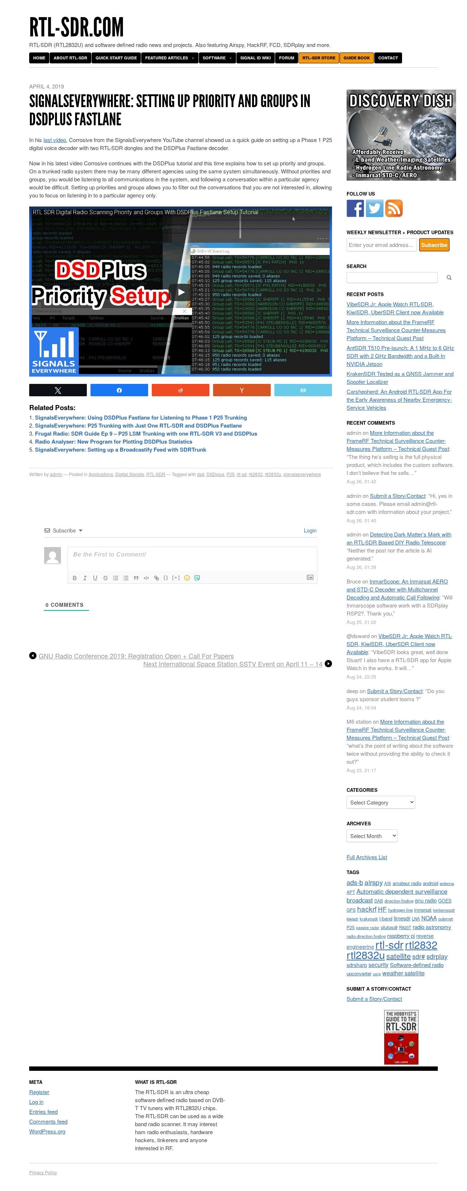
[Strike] (105, 578)
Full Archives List (367, 857)
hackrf (367, 908)
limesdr (402, 918)
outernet (445, 918)
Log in (36, 1101)
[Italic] (85, 578)
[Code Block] (146, 578)
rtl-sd (242, 474)
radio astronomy (432, 927)
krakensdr (369, 918)
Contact (388, 57)
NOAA (429, 918)
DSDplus (215, 474)
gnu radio (426, 900)
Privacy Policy (43, 1172)
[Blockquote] (136, 578)
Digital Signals (129, 474)
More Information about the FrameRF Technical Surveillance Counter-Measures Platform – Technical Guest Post (396, 330)
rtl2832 (256, 474)
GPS (351, 910)
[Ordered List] (116, 578)
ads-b (355, 882)
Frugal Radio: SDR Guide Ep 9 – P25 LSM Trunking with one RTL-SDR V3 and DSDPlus (146, 433)
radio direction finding (366, 936)
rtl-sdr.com (76, 27)
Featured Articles (166, 57)
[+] (176, 577)
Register (39, 1092)
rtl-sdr (389, 944)
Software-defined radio (417, 964)
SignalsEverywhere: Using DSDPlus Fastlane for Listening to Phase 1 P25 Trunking (141, 417)
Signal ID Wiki (255, 57)
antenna (447, 883)
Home (39, 57)
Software (214, 57)
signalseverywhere (302, 474)
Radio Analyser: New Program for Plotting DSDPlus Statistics (113, 441)
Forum (286, 57)
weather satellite (403, 972)
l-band (385, 918)
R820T (405, 927)
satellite (398, 956)
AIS (387, 883)
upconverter (359, 973)
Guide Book (357, 57)
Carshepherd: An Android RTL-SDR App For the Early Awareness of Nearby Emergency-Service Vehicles (399, 399)
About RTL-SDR (70, 57)
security (378, 964)
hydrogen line (400, 910)
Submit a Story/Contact (397, 495)
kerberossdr (444, 910)
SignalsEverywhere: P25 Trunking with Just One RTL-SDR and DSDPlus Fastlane (138, 425)
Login (309, 530)
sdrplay (437, 956)
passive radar (367, 927)
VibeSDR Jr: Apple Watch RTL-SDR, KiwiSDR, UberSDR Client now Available (395, 308)
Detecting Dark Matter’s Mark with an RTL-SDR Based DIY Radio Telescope (399, 538)
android (430, 883)
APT (351, 892)
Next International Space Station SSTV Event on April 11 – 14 (233, 664)
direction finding (399, 901)
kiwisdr (352, 918)
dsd (200, 474)
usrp (377, 973)
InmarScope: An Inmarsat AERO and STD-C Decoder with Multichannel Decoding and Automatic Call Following (397, 589)
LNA (416, 918)
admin (56, 474)
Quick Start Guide (116, 57)
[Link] (156, 578)
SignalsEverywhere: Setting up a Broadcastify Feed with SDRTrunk (120, 449)
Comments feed (48, 1121)
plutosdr (389, 927)
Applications (101, 474)
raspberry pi (401, 935)
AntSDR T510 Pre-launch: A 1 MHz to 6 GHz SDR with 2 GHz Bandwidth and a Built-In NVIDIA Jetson (400, 355)
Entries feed (43, 1111)
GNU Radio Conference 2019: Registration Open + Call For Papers (136, 656)
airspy (373, 882)
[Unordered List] (126, 578)
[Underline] (95, 578)
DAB (378, 901)
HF (382, 908)
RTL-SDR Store (318, 57)
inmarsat (423, 910)
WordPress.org (47, 1131)
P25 (231, 474)
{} (166, 577)
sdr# (418, 956)
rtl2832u (273, 474)
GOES (444, 900)
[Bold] (75, 578)
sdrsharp (357, 964)
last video (54, 140)
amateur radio (407, 883)
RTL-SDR (155, 474)
